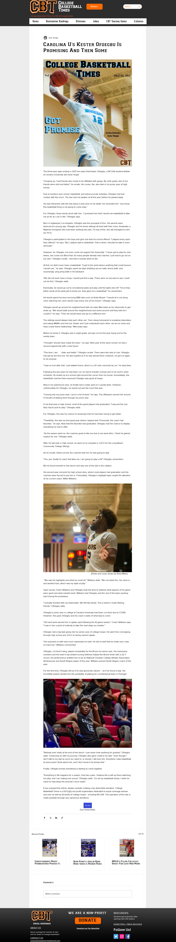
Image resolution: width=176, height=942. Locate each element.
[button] (131, 448)
